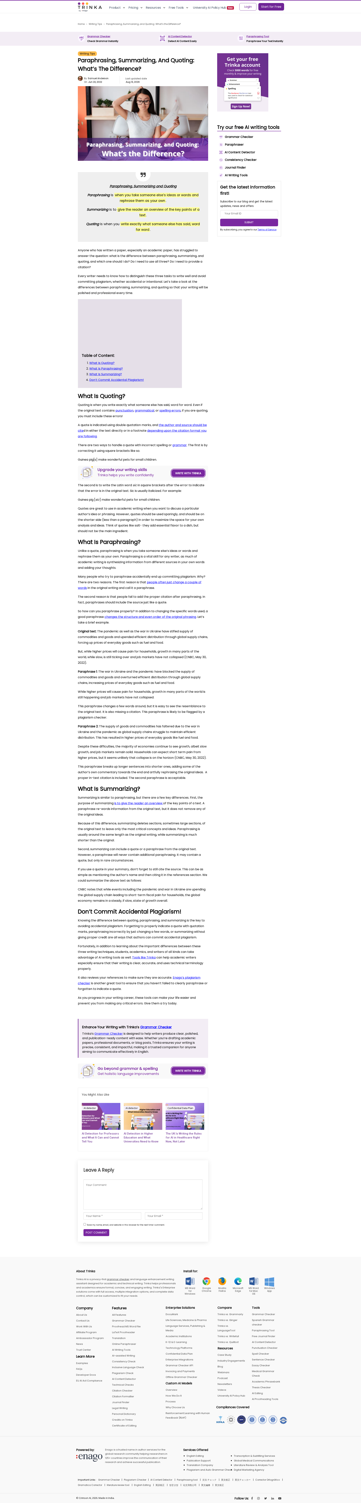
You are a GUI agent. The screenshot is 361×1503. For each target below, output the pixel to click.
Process (171, 1401)
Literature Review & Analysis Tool (254, 1465)
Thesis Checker (261, 1387)
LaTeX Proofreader (123, 1332)
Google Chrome (206, 1290)
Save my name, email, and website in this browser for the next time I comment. (126, 1225)
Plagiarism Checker (135, 1479)
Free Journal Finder (263, 1336)
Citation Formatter (123, 1396)
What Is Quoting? (100, 317)
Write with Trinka (188, 473)
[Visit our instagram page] (258, 1498)
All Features (119, 1315)
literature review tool (118, 1485)
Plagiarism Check (122, 1373)
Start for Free (271, 7)
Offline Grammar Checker (181, 1377)
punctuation (124, 410)
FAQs (79, 1369)
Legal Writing (120, 1408)
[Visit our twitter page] (265, 1498)
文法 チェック (209, 1479)
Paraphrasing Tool (257, 36)
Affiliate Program (86, 1332)
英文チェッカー (243, 1479)
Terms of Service (267, 229)
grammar (179, 445)
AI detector (90, 1108)
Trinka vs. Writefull (228, 1336)
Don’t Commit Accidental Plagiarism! (114, 340)
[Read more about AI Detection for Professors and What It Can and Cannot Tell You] (101, 1116)
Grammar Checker (98, 36)
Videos (222, 1390)
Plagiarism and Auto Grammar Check (209, 1470)
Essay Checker (261, 1365)
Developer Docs (86, 1375)
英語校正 (160, 1485)
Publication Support (199, 1460)
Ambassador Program (90, 1338)
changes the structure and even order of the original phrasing (150, 617)
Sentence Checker (263, 1359)
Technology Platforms (179, 1348)
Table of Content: (112, 310)
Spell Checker (260, 1354)
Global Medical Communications (254, 1460)
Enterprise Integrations (179, 1359)
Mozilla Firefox (222, 1290)
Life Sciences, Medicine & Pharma (186, 1320)
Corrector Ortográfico (267, 1479)
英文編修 (205, 1485)
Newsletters (225, 1384)
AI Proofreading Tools (265, 1399)
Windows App (269, 1290)
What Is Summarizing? (104, 334)
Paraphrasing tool (187, 1479)
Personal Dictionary (124, 1414)
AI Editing (257, 1393)
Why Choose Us (175, 1407)
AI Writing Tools (121, 1350)
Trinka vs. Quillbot (228, 1342)
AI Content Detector (180, 36)
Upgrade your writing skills (110, 322)
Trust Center (83, 1350)
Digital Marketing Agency (249, 1470)
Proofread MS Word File (126, 1326)
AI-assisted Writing (123, 1355)
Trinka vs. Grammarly (230, 1314)
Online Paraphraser (124, 1344)
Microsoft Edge (238, 1290)
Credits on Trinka (122, 1420)
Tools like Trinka (144, 957)
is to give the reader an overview (138, 803)
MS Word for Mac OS (254, 1291)
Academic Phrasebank (266, 1381)
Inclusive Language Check (128, 1367)
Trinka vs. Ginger (227, 1320)
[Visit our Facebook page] (252, 1498)
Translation (119, 1338)
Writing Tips (87, 53)
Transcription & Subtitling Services (254, 1456)
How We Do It (174, 1395)
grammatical (144, 410)
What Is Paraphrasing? (104, 329)
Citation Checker (122, 1390)
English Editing (195, 1456)
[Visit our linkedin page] (272, 1498)
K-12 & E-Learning (176, 1342)
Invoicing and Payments (180, 1371)
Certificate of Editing (124, 1425)
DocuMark (172, 1314)
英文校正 (225, 1479)
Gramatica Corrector (90, 1485)
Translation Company (200, 1465)
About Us (81, 1315)
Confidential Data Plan (180, 1108)
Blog (220, 1366)
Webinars (223, 1372)
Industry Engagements (231, 1360)
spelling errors (170, 410)
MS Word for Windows (190, 1291)
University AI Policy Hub (231, 1395)
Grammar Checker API (179, 1365)
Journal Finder (120, 1402)
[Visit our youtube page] (279, 1498)
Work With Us (84, 1326)
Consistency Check (124, 1361)
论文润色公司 (189, 1485)
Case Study (224, 1355)
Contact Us (82, 1320)
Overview (171, 1390)
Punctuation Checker (265, 1348)
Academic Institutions (179, 1336)
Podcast (223, 1378)
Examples (82, 1363)
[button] (170, 303)
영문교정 (173, 1485)
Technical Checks (123, 1385)
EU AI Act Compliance (89, 1380)
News (79, 1344)
